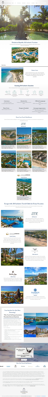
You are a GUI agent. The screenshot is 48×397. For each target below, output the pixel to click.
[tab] (24, 65)
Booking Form (38, 378)
